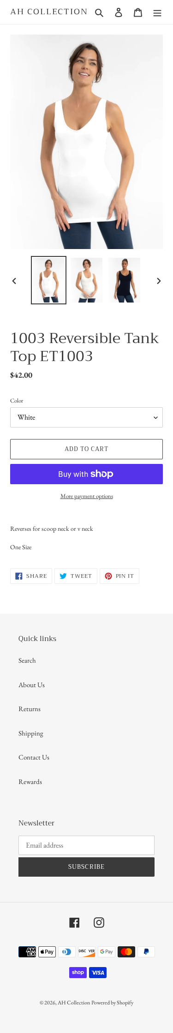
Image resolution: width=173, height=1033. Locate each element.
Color (16, 400)
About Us (31, 684)
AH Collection (49, 12)
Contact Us (33, 757)
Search (27, 660)
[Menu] (157, 12)
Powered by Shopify (112, 1002)
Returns (29, 708)
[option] (49, 280)
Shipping (30, 733)
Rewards (30, 781)
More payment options (86, 496)
